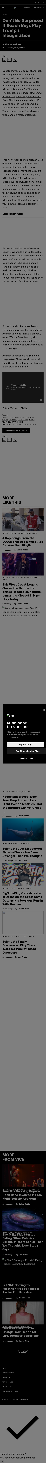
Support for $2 (25, 745)
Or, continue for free (25, 758)
